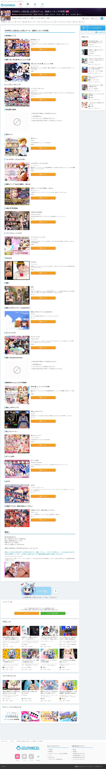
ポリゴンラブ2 (35, 337)
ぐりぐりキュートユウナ (38, 237)
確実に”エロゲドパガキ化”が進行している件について (49, 692)
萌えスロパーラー (36, 435)
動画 (26, 21)
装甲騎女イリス (35, 39)
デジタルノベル (49, 21)
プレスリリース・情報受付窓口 (55, 759)
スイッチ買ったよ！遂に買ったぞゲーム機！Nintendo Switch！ (68, 639)
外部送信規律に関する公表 (79, 757)
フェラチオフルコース (62, 21)
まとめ (12, 741)
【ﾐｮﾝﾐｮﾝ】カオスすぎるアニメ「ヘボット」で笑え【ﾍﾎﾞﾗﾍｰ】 (49, 639)
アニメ (82, 21)
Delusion (33, 262)
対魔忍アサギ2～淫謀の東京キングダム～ (43, 510)
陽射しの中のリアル (37, 411)
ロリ (71, 21)
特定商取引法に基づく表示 (79, 753)
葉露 (32, 287)
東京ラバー (34, 138)
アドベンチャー (33, 21)
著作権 (74, 749)
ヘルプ (49, 755)
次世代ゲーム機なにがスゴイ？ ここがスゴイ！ (30, 638)
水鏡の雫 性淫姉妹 (36, 212)
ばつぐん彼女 (35, 460)
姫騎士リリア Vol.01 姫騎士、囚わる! (42, 188)
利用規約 (50, 751)
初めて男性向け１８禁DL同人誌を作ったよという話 (11, 692)
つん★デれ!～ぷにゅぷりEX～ (40, 163)
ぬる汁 (33, 485)
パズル (41, 21)
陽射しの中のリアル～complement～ (42, 312)
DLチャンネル (8, 5)
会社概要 (50, 749)
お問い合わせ (51, 757)
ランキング (19, 21)
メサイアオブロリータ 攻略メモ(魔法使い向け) (30, 661)
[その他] (104, 18)
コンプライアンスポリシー (79, 759)
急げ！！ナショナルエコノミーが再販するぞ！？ (11, 661)
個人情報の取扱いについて (79, 755)
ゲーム (79, 14)
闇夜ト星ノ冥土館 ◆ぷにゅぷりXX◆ (42, 64)
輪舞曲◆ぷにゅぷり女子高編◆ (40, 386)
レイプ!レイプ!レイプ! (37, 88)
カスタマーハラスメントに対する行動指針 (57, 753)
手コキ (76, 21)
